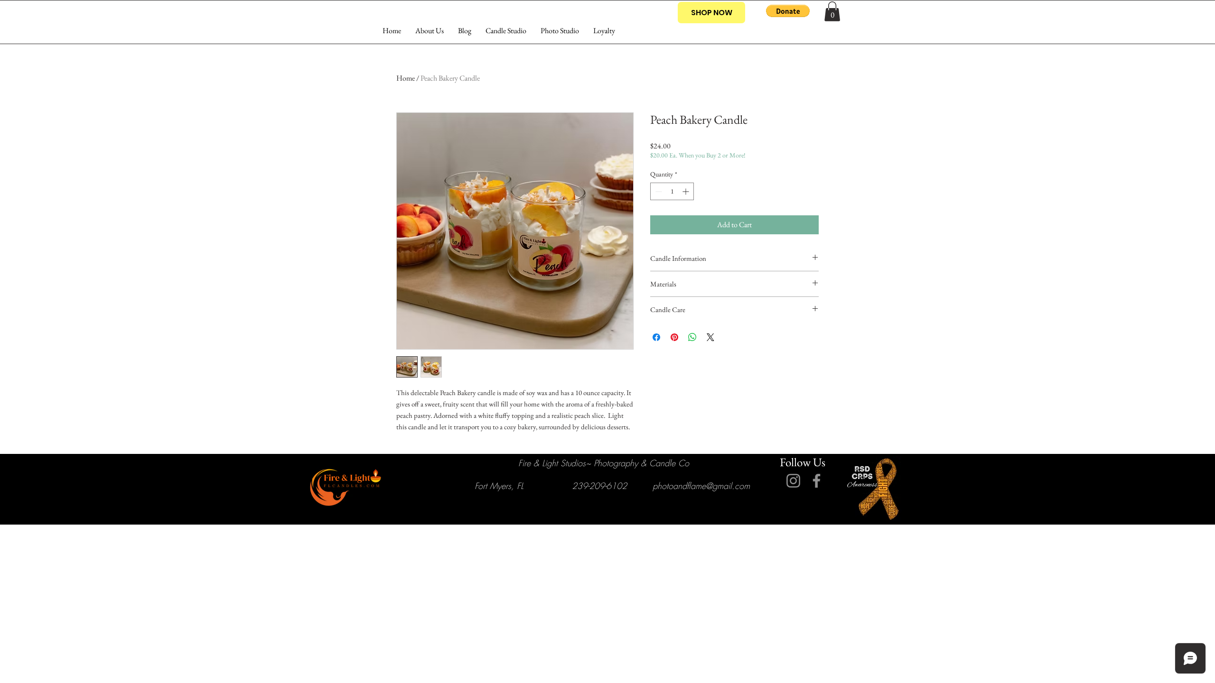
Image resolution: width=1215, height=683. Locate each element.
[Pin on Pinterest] (674, 337)
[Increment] (686, 191)
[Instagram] (793, 480)
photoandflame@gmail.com (701, 485)
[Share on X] (710, 337)
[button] (788, 11)
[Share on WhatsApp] (692, 337)
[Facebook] (816, 480)
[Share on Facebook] (656, 337)
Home (405, 78)
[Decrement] (658, 191)
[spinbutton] (672, 191)
